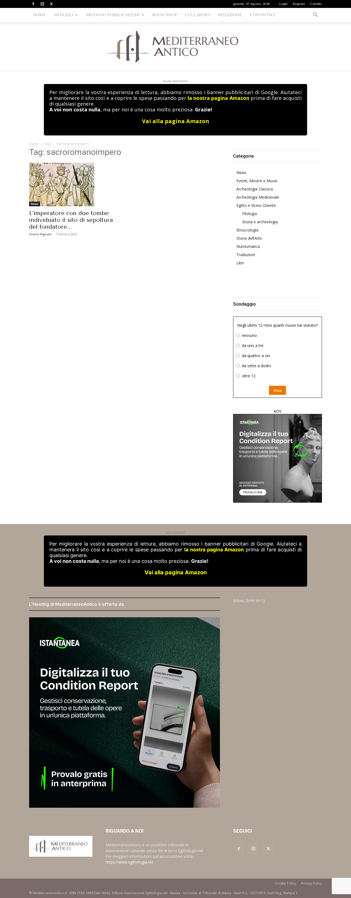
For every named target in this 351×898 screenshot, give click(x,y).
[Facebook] (33, 4)
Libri (240, 262)
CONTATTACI (262, 15)
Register (299, 4)
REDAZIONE (230, 15)
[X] (51, 4)
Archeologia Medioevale (257, 197)
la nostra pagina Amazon (218, 98)
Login (283, 4)
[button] (315, 15)
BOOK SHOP (164, 15)
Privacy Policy (311, 883)
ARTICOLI (63, 15)
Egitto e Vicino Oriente (256, 205)
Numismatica (248, 246)
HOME (39, 15)
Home (34, 143)
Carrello (316, 4)
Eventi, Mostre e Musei (256, 180)
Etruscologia (247, 230)
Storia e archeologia (260, 221)
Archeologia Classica (254, 189)
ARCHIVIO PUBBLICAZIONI (113, 15)
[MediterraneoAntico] (175, 46)
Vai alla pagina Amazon (175, 121)
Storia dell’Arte (249, 238)
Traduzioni (245, 254)
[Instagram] (42, 4)
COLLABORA (197, 15)
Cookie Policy (285, 883)
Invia (277, 390)
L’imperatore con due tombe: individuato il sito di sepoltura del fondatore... (71, 220)
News (34, 204)
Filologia (249, 213)
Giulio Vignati (40, 234)
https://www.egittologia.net (130, 862)
